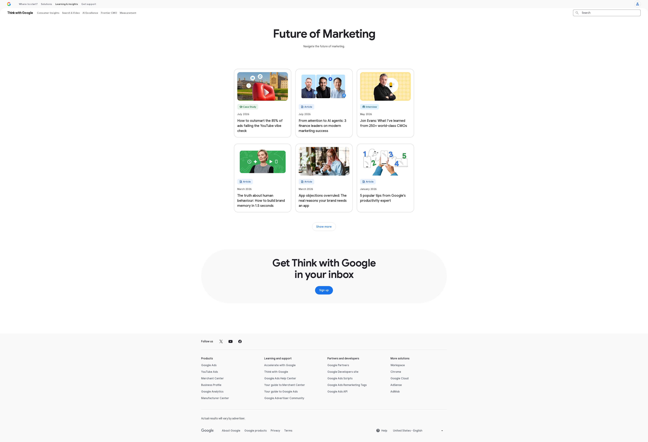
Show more (324, 226)
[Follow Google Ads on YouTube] (230, 341)
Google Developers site (342, 372)
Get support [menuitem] (88, 4)
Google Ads (209, 365)
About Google (231, 430)
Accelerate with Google (280, 365)
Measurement (128, 12)
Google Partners (338, 365)
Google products (255, 430)
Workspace (397, 365)
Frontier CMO (109, 12)
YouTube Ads (209, 372)
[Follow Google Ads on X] (221, 341)
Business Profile (211, 385)
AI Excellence (90, 12)
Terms (288, 430)
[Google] (207, 431)
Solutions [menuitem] (46, 4)
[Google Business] (8, 4)
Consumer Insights (48, 12)
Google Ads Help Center (280, 378)
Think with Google (276, 372)
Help (384, 430)
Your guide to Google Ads (281, 391)
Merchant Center (212, 378)
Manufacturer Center (215, 398)
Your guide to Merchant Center (284, 385)
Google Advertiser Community (284, 398)
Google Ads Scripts (340, 378)
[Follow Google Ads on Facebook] (240, 341)
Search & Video (71, 12)
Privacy (275, 430)
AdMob (395, 391)
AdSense (396, 385)
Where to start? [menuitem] (28, 4)
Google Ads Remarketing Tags (347, 385)
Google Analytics (212, 391)
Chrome (395, 372)
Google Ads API (337, 391)
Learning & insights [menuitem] (66, 4)
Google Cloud (399, 378)
